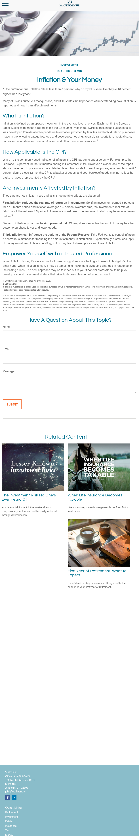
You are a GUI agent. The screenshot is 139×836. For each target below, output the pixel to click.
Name (6, 327)
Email (6, 349)
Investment (11, 816)
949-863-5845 (21, 776)
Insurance (11, 826)
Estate (8, 821)
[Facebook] (7, 797)
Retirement (11, 812)
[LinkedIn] (14, 797)
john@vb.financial (15, 791)
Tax (7, 830)
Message (8, 371)
